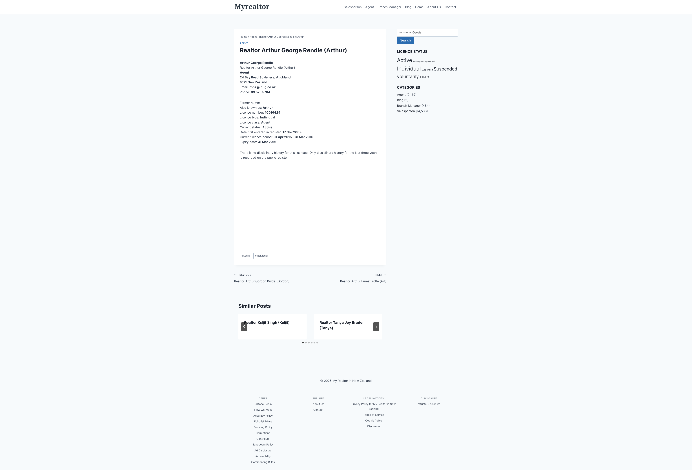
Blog (408, 7)
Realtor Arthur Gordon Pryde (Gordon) (261, 278)
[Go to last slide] (244, 326)
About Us (434, 7)
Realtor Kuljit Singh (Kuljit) (267, 322)
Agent (369, 7)
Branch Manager (389, 7)
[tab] (303, 342)
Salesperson (353, 7)
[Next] (376, 326)
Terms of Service (373, 414)
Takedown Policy (263, 444)
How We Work (263, 409)
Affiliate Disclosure (429, 404)
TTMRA (424, 77)
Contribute (263, 438)
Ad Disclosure (263, 450)
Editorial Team (263, 404)
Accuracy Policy (263, 415)
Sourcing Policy (263, 427)
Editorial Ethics (263, 421)
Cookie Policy (373, 420)
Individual (261, 255)
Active (245, 255)
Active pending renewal (424, 61)
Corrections (263, 433)
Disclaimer (373, 426)
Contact (450, 7)
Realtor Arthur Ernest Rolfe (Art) (363, 278)
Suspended (427, 70)
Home (419, 7)
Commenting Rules (263, 462)
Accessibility (263, 456)
